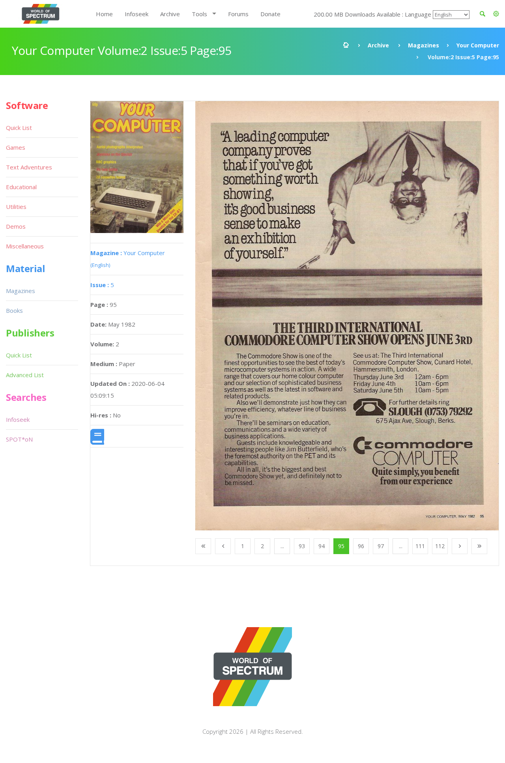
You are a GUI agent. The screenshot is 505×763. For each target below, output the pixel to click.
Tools (199, 14)
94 (321, 546)
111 (420, 546)
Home (104, 14)
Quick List (19, 128)
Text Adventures (29, 167)
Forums (238, 14)
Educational (21, 187)
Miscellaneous (25, 246)
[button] (496, 14)
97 (381, 546)
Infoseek (136, 14)
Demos (16, 226)
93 (302, 546)
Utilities (16, 206)
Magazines (423, 45)
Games (15, 147)
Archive (170, 14)
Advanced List (25, 375)
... (282, 546)
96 (361, 546)
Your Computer (477, 45)
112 (440, 546)
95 (341, 546)
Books (14, 310)
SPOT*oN (19, 439)
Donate (270, 14)
